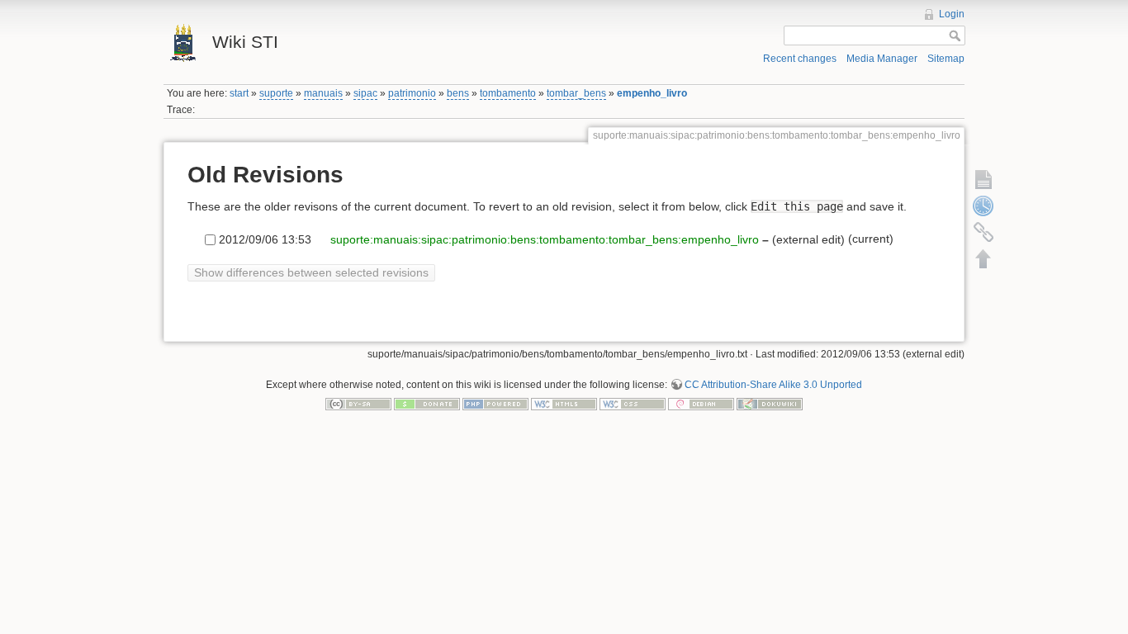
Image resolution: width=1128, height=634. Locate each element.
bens (458, 93)
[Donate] (427, 403)
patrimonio (412, 93)
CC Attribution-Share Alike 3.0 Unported (773, 384)
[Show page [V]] (983, 179)
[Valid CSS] (633, 403)
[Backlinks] (983, 232)
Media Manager (881, 58)
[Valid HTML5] (564, 403)
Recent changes (800, 58)
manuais (323, 93)
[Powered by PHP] (495, 403)
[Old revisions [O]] (983, 205)
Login (951, 14)
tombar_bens (576, 93)
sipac (365, 93)
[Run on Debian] (701, 403)
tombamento (508, 93)
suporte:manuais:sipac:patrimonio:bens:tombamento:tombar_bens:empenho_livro (543, 239)
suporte (276, 93)
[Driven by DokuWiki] (770, 403)
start (239, 93)
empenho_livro (652, 93)
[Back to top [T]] (983, 258)
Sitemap (945, 58)
